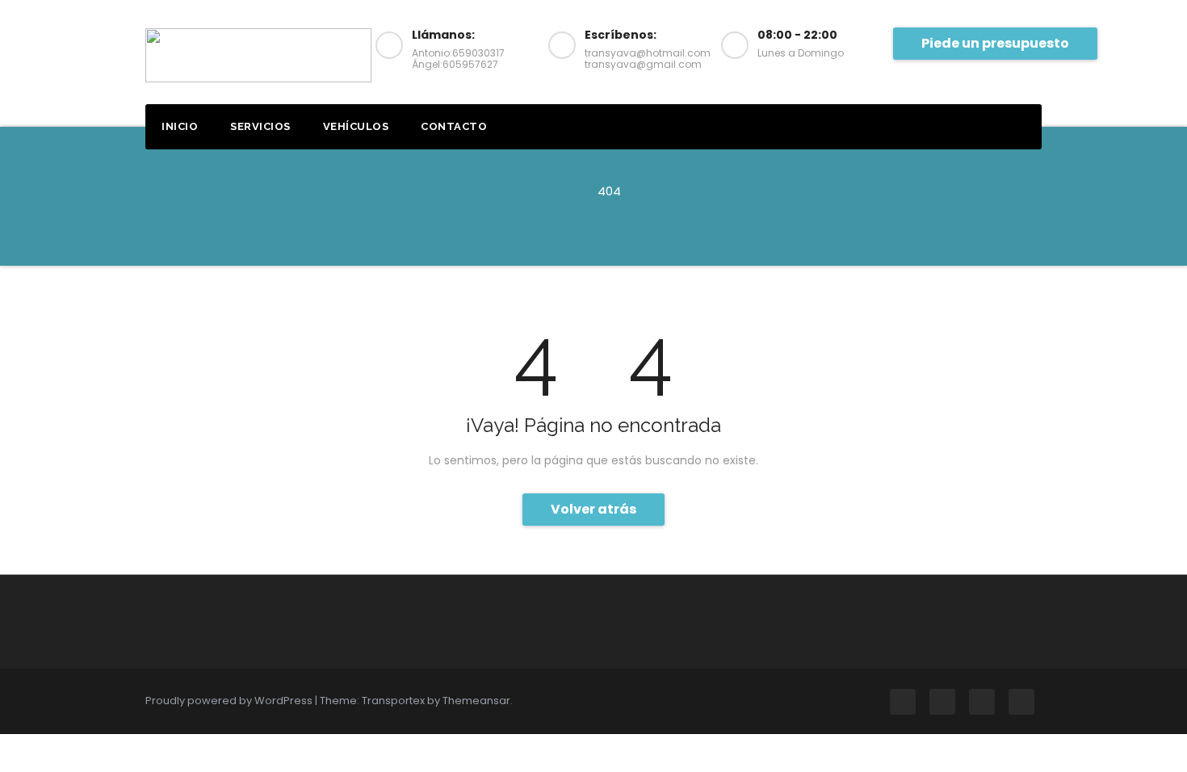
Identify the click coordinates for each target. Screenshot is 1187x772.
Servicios (260, 126)
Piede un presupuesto (995, 43)
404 (609, 191)
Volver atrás (593, 509)
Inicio (179, 126)
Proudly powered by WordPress (230, 700)
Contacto (454, 126)
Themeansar (476, 700)
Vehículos (356, 126)
